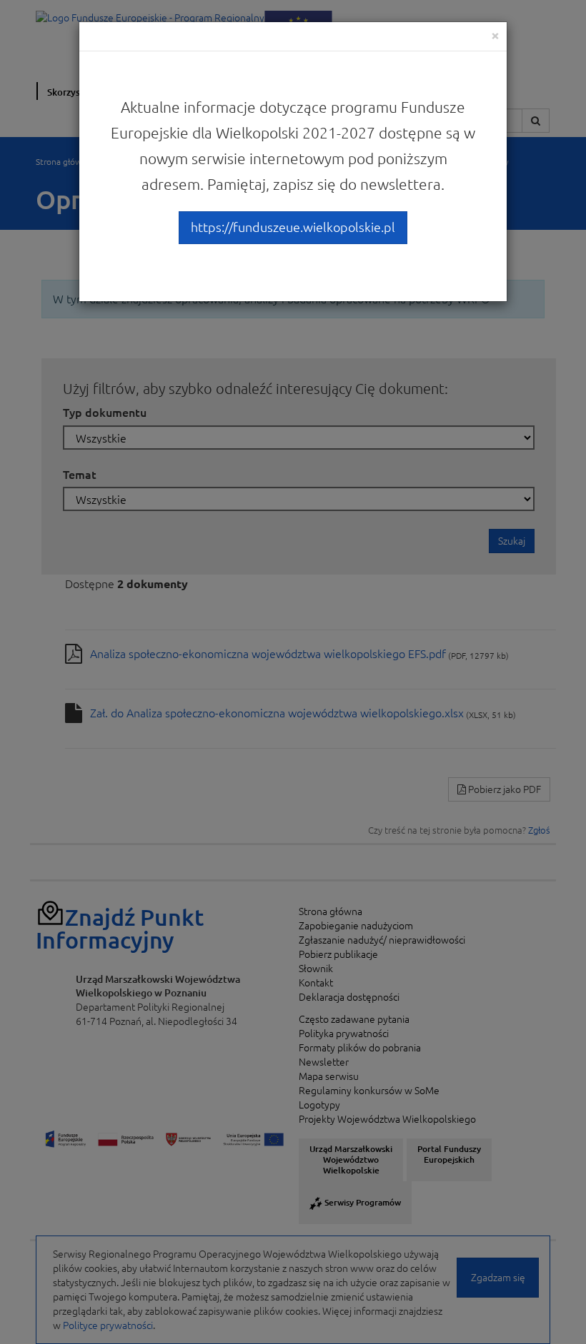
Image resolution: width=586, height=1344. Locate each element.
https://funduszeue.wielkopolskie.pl (293, 227)
